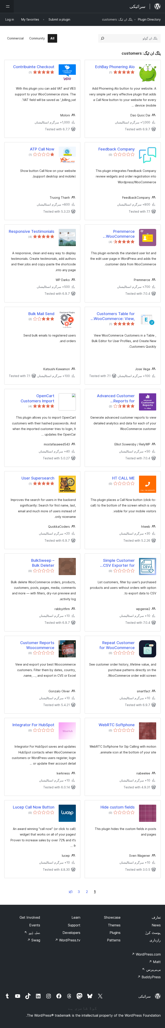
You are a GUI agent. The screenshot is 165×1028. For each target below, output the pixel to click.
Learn (76, 917)
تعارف (156, 917)
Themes (114, 925)
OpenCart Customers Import (37, 398)
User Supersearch (37, 478)
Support (74, 925)
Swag (33, 940)
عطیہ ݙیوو (32, 932)
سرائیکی (144, 996)
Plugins (115, 932)
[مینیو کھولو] (7, 6)
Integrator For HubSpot (33, 725)
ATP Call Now (42, 149)
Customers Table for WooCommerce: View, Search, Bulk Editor (114, 316)
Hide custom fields (118, 807)
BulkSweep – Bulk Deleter (42, 563)
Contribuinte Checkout (33, 67)
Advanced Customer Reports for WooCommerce (116, 398)
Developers (71, 932)
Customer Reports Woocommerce (37, 645)
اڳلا (71, 892)
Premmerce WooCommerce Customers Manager (120, 234)
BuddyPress (149, 977)
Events (34, 925)
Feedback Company (116, 149)
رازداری (155, 940)
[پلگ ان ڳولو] (102, 38)
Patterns (114, 940)
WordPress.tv (67, 940)
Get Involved (30, 917)
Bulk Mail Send (41, 313)
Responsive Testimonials (31, 231)
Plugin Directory (149, 19)
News (156, 925)
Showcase (112, 917)
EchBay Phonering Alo (115, 67)
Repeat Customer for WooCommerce (117, 645)
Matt (155, 962)
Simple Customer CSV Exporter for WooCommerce (119, 563)
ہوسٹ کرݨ (153, 932)
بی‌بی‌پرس (151, 969)
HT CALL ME (123, 478)
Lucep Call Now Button (33, 807)
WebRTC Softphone (117, 725)
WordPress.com (146, 954)
